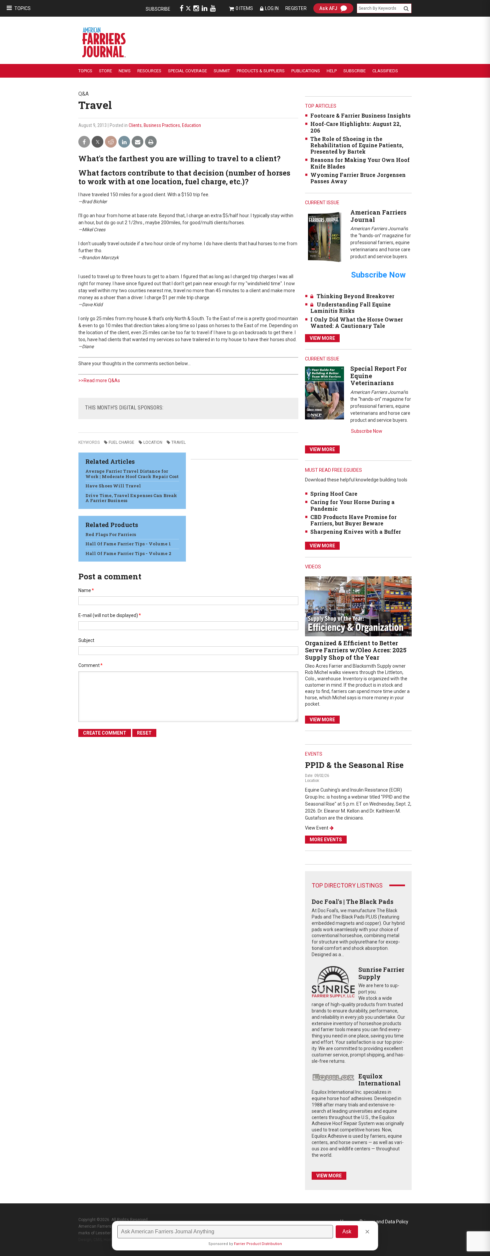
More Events (326, 839)
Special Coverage (187, 70)
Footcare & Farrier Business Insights (360, 115)
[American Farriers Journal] (324, 237)
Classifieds (385, 70)
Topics (22, 8)
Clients (135, 125)
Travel (178, 442)
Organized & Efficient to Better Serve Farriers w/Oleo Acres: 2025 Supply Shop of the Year (355, 650)
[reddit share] (111, 142)
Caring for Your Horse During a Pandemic (352, 505)
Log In (272, 8)
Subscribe (158, 9)
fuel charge (121, 442)
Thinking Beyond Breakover (355, 296)
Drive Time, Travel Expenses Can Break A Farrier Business (131, 498)
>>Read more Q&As (99, 380)
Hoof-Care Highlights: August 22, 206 (355, 127)
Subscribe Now (366, 431)
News (125, 70)
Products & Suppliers (261, 70)
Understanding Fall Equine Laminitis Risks (350, 307)
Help (332, 70)
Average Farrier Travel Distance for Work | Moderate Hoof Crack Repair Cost (132, 473)
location (152, 442)
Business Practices (162, 125)
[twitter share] (97, 142)
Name (86, 590)
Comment (90, 665)
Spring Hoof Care (333, 493)
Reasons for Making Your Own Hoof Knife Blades (360, 163)
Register (296, 8)
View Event (316, 828)
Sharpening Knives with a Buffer (355, 531)
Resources (149, 70)
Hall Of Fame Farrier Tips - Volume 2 (128, 553)
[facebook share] (84, 142)
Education (191, 125)
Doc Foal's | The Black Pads (352, 902)
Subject (86, 640)
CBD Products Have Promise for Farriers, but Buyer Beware (353, 520)
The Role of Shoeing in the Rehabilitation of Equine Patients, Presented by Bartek (356, 145)
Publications (305, 70)
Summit (222, 70)
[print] (151, 142)
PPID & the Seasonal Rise (354, 765)
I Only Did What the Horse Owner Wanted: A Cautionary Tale (356, 322)
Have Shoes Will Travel (113, 486)
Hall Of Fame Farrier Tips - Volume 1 (128, 544)
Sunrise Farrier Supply (381, 973)
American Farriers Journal (378, 216)
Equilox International (379, 1079)
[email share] (137, 142)
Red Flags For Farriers (110, 534)
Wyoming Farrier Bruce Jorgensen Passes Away (358, 178)
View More (322, 338)
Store (105, 70)
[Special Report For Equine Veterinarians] (324, 392)
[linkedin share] (124, 142)
